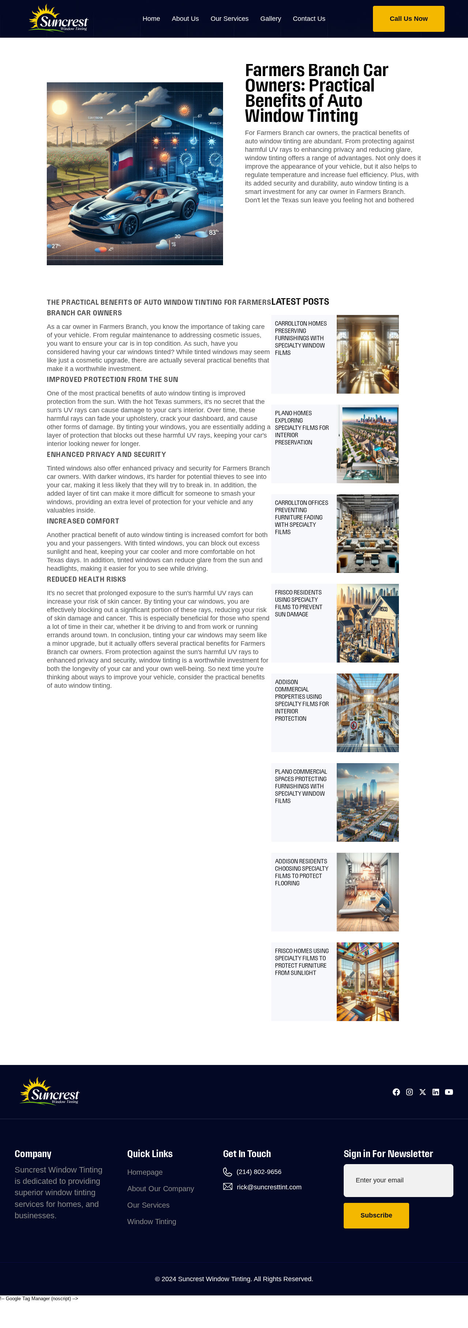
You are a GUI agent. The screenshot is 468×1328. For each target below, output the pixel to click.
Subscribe (376, 1215)
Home (151, 18)
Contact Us (309, 18)
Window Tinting (151, 1222)
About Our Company (160, 1189)
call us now (409, 18)
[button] (229, 19)
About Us (185, 18)
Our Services (148, 1205)
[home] (67, 19)
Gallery (270, 18)
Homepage (145, 1172)
